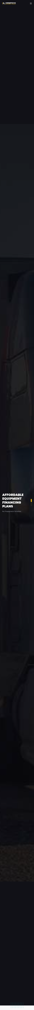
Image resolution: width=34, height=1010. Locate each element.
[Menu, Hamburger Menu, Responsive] (30, 3)
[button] (31, 500)
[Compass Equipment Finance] (9, 3)
